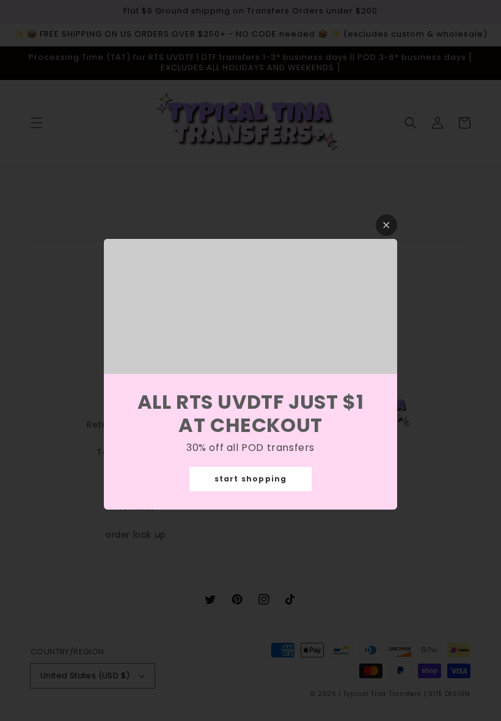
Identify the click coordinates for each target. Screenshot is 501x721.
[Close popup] (386, 225)
